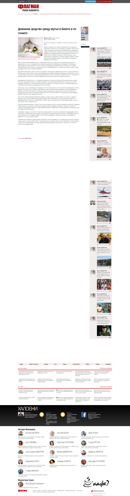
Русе (55, 364)
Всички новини (106, 368)
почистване (33, 59)
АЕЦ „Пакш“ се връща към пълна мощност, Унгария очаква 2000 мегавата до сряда (103, 52)
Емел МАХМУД (31, 442)
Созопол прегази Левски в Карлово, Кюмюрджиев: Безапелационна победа (103, 229)
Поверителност (61, 490)
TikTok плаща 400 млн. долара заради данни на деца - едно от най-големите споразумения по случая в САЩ (102, 399)
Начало (34, 490)
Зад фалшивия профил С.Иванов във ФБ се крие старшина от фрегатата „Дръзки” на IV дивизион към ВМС (63, 437)
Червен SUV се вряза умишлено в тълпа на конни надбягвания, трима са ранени (104, 121)
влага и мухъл (27, 59)
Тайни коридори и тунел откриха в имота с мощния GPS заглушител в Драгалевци (102, 380)
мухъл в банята (21, 57)
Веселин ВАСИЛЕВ (32, 432)
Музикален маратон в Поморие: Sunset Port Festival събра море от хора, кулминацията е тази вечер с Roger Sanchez (32, 447)
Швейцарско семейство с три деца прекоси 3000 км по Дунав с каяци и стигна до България (103, 298)
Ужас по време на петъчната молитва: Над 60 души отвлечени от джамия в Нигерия (104, 75)
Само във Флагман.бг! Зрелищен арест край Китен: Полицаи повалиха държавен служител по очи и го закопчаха (104, 206)
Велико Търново (33, 364)
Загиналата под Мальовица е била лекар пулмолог (104, 183)
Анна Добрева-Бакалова (35, 483)
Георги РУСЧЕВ (94, 442)
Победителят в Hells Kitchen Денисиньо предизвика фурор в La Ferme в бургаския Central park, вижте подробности (65, 14)
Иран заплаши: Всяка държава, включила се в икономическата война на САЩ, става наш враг (103, 321)
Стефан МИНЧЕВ (32, 470)
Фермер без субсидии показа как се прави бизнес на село (104, 144)
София (21, 364)
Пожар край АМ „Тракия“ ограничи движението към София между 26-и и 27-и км (104, 251)
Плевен (46, 364)
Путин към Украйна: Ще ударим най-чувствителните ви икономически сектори (46, 399)
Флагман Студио (52, 490)
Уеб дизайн (92, 493)
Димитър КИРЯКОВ (96, 451)
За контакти (80, 490)
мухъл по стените (29, 57)
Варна (64, 364)
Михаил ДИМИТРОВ (64, 451)
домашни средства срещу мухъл (33, 56)
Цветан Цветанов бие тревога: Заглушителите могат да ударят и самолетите (63, 380)
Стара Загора (76, 364)
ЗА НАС (39, 490)
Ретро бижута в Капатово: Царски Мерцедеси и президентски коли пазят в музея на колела (104, 98)
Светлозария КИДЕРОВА (35, 451)
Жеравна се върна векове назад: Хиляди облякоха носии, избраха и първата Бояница (103, 275)
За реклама (44, 490)
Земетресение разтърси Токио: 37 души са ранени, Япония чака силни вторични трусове (102, 391)
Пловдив (108, 364)
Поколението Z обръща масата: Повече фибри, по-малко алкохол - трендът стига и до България (94, 447)
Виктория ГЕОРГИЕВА (97, 461)
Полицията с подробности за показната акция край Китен (94, 455)
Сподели (83, 44)
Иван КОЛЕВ (93, 432)
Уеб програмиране (99, 493)
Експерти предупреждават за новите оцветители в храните (27, 398)
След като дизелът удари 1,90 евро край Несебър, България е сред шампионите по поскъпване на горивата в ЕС (83, 399)
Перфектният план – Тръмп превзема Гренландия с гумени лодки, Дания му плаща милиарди (31, 437)
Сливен (97, 364)
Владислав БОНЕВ (32, 461)
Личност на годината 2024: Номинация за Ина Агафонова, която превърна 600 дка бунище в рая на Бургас (64, 447)
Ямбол (87, 364)
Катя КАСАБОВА (63, 432)
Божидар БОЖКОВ (64, 461)
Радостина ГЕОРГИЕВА (65, 442)
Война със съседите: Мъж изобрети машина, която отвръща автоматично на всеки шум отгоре (65, 399)
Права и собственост (71, 490)
